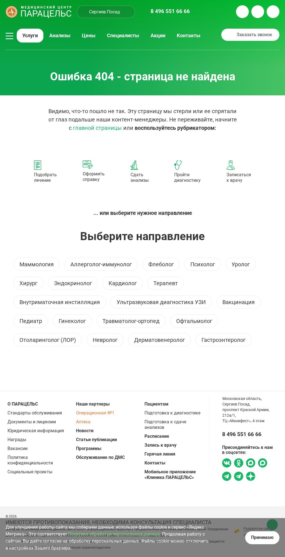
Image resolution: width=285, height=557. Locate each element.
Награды (17, 439)
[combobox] (106, 12)
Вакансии (18, 448)
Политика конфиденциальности (30, 460)
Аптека (83, 421)
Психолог (202, 264)
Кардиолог (123, 283)
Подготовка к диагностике (172, 413)
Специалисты (123, 35)
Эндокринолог (73, 283)
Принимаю (262, 537)
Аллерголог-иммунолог (101, 264)
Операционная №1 (95, 413)
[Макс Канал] (262, 465)
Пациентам (156, 404)
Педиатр (30, 321)
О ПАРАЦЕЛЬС (23, 404)
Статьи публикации (96, 439)
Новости (85, 430)
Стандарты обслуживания (35, 413)
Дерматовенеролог (159, 340)
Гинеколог (72, 321)
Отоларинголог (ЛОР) (47, 340)
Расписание (156, 436)
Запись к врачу (160, 445)
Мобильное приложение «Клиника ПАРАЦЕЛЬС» (170, 474)
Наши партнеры (93, 404)
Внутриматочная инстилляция (59, 302)
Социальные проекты (30, 471)
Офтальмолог (194, 321)
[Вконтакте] (226, 463)
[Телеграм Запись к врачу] (226, 477)
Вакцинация (238, 302)
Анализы (59, 35)
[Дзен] (250, 477)
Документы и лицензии (32, 421)
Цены (88, 35)
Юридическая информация (36, 430)
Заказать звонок (254, 34)
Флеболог (161, 264)
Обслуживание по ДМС (100, 457)
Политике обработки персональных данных (114, 534)
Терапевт (165, 283)
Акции (158, 35)
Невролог (105, 340)
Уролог (241, 264)
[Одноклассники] (238, 463)
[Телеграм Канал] (238, 477)
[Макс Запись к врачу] (250, 463)
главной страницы (97, 128)
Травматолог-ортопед (130, 321)
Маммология (36, 264)
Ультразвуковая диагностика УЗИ (161, 302)
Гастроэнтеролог (223, 340)
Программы (88, 448)
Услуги (30, 35)
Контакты (188, 35)
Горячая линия (159, 454)
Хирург (28, 283)
